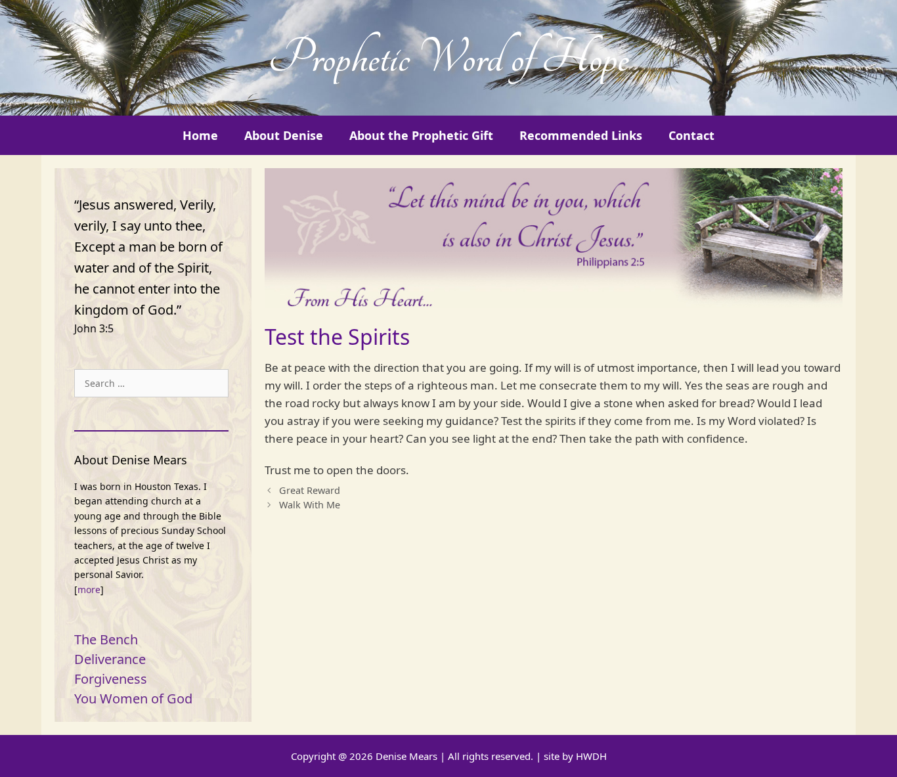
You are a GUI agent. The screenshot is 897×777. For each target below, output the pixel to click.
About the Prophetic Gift (421, 135)
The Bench (106, 639)
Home (200, 135)
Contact (691, 135)
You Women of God (133, 698)
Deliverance (110, 659)
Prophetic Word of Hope (448, 58)
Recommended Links (580, 135)
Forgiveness (110, 679)
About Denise (283, 135)
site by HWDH (575, 756)
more (88, 589)
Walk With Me (309, 505)
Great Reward (309, 490)
